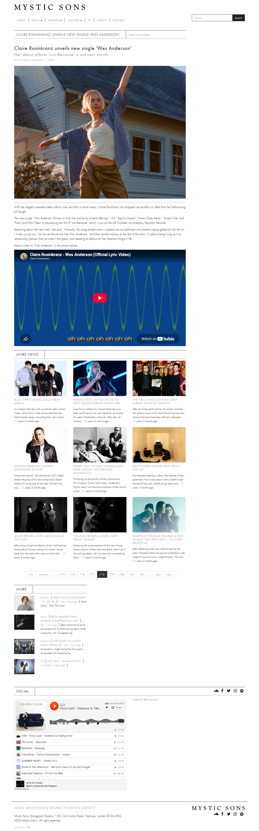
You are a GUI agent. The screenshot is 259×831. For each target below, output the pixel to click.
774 (62, 574)
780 (122, 574)
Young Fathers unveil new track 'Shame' (95, 537)
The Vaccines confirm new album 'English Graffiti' (155, 401)
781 (132, 574)
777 (92, 574)
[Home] (49, 7)
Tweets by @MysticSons (145, 699)
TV (89, 20)
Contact (119, 20)
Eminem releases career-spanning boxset (34, 468)
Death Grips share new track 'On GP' (156, 468)
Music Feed (142, 35)
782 (141, 574)
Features (74, 20)
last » (169, 574)
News (36, 20)
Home (21, 20)
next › (159, 574)
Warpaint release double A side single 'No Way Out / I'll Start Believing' (158, 539)
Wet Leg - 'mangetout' (64, 661)
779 (112, 574)
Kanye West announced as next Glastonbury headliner (96, 401)
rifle (28, 827)
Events (101, 20)
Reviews (53, 20)
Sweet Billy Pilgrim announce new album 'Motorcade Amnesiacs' (98, 469)
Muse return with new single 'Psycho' (39, 537)
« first (30, 574)
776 (82, 574)
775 (72, 574)
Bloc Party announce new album (37, 401)
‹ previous (43, 574)
